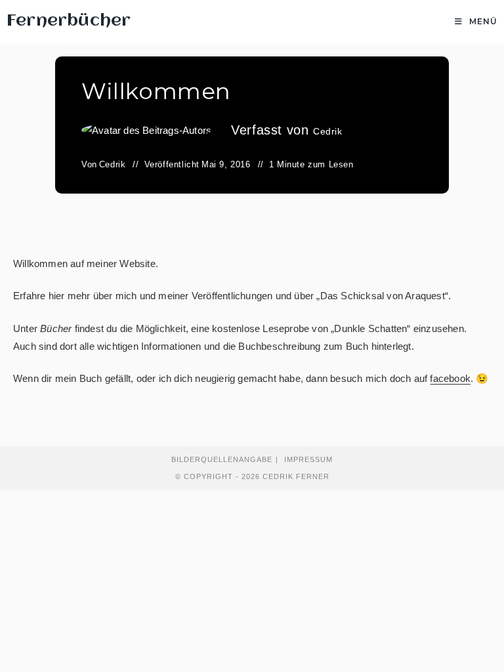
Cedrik (328, 131)
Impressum (308, 459)
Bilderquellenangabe (221, 459)
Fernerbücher (69, 21)
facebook (450, 378)
